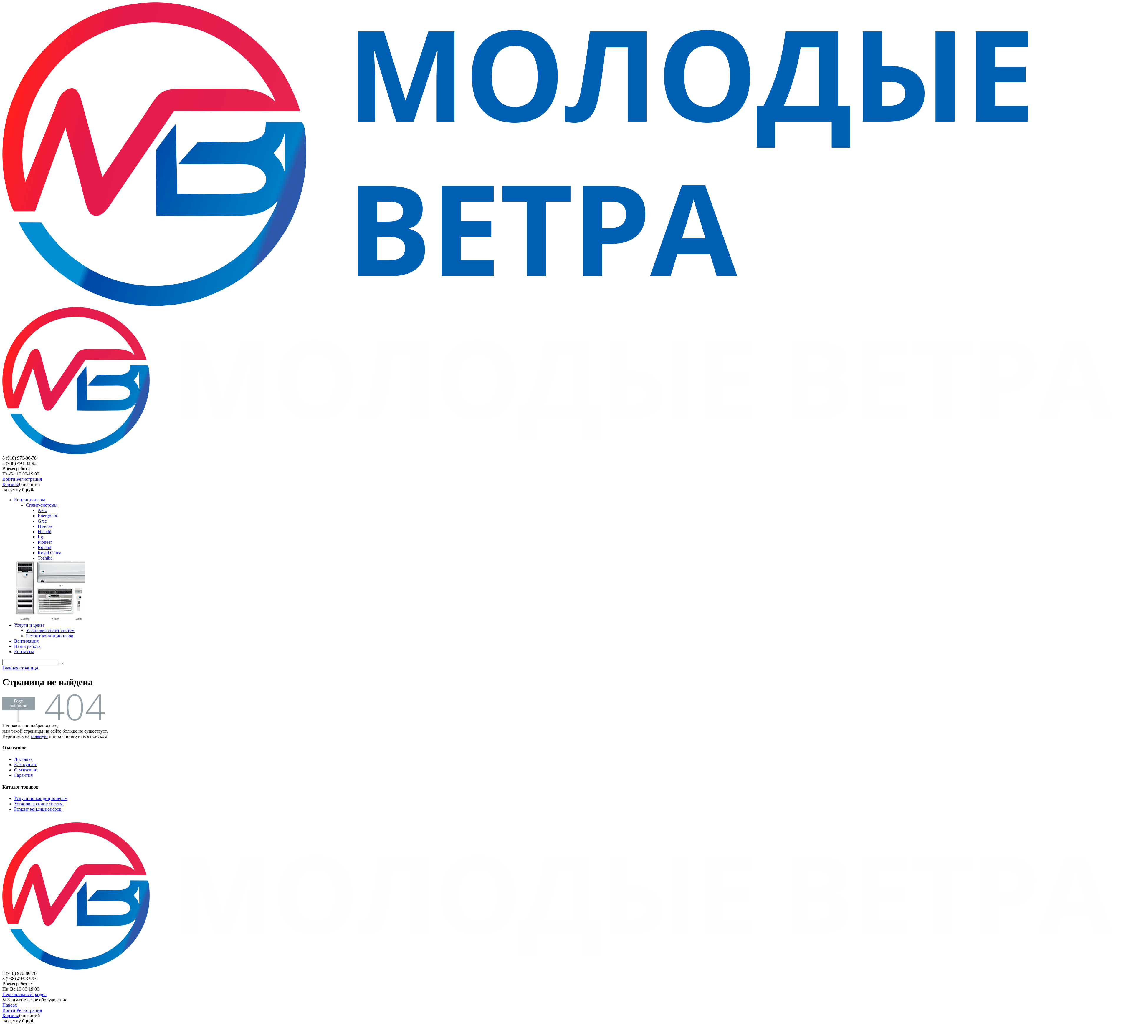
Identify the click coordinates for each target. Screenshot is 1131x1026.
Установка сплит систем (38, 803)
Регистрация (29, 479)
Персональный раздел (24, 994)
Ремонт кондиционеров (38, 809)
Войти (9, 479)
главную (39, 736)
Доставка (23, 759)
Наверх (9, 1004)
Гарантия (23, 775)
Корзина (10, 484)
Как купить (25, 764)
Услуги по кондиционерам (40, 798)
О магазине (25, 769)
